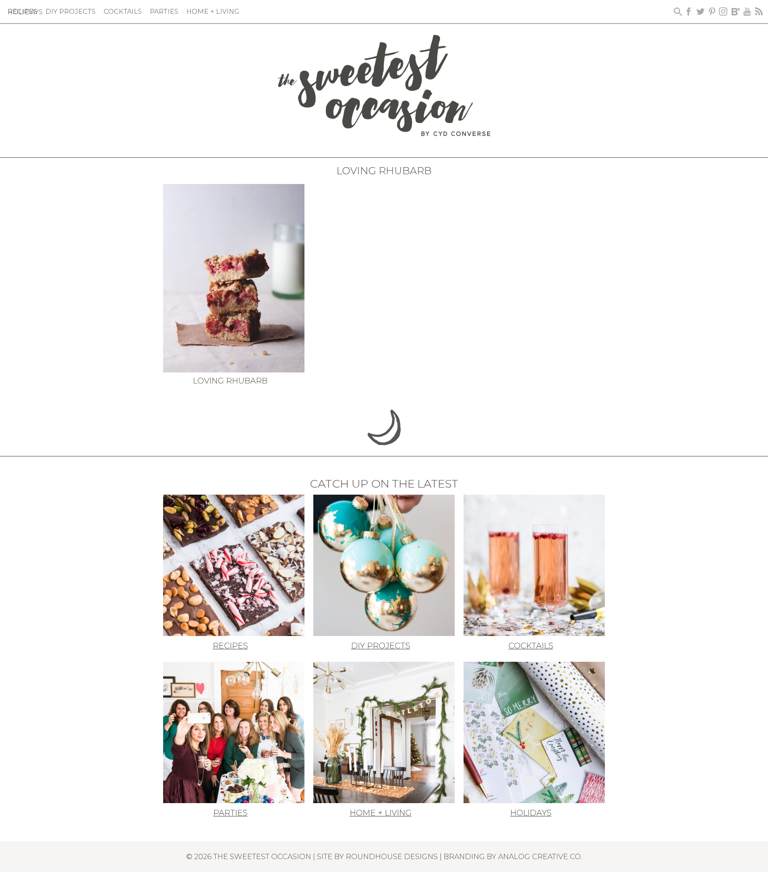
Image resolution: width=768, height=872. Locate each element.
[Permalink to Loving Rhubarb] (233, 277)
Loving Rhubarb (230, 381)
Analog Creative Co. (540, 856)
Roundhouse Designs (392, 856)
